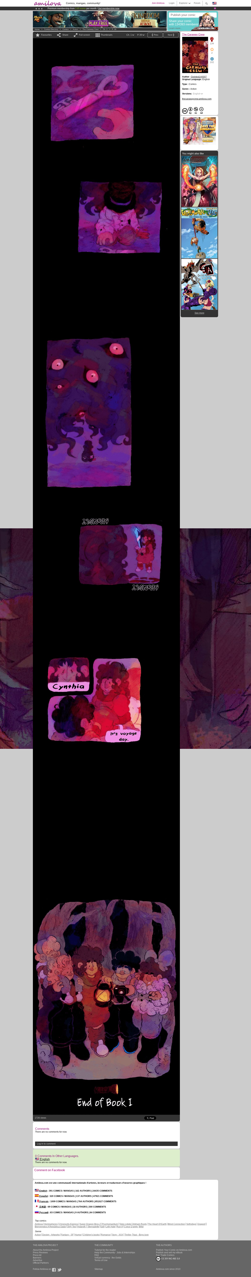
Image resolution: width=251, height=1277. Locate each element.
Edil (102, 1226)
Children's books (91, 1234)
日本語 (42, 1207)
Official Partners (41, 1263)
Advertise (37, 1260)
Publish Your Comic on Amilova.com (174, 1250)
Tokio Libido (125, 1224)
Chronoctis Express (68, 1224)
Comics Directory (51, 29)
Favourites (46, 35)
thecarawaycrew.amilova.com (196, 99)
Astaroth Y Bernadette (88, 1226)
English (44, 1159)
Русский (43, 1212)
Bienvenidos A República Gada (50, 1226)
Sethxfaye (191, 1224)
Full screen (84, 35)
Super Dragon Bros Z (90, 1224)
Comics (65, 29)
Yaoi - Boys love (141, 1234)
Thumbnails (106, 35)
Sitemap (98, 1269)
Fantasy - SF (67, 1234)
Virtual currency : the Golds (107, 1257)
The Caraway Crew (90, 29)
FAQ (96, 1255)
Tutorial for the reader (105, 1250)
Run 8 (120, 1226)
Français (44, 1201)
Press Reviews (40, 1252)
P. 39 (114, 29)
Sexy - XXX (117, 1234)
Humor (78, 1234)
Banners (37, 1257)
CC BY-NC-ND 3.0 (170, 1258)
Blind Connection (176, 1224)
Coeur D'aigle (131, 1226)
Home (37, 29)
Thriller (128, 1234)
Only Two (71, 1226)
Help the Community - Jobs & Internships (114, 1252)
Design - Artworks (51, 1234)
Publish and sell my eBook (169, 1252)
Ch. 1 (105, 29)
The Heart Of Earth (157, 1224)
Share (65, 35)
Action (75, 29)
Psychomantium (110, 1224)
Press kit (37, 1255)
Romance (106, 1234)
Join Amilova (158, 3)
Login (172, 3)
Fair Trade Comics (165, 1255)
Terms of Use (100, 1260)
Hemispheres (51, 1224)
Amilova (39, 1224)
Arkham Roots (139, 1224)
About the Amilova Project (45, 1250)
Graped (201, 1224)
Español (43, 1196)
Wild (141, 1226)
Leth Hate (110, 1226)
